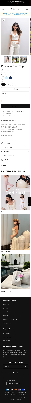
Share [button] (5, 165)
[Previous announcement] (3, 2)
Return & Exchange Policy (10, 319)
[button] (3, 9)
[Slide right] (29, 60)
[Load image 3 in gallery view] (23, 59)
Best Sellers (5, 251)
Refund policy (14, 394)
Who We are (6, 333)
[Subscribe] (26, 366)
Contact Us (6, 340)
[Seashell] (6, 77)
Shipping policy (21, 397)
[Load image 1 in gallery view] (7, 59)
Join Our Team (7, 337)
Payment (5, 308)
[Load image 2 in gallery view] (15, 59)
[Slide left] (2, 60)
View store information (9, 116)
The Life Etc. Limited (15, 392)
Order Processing (8, 312)
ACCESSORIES (6, 291)
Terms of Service (8, 323)
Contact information (16, 399)
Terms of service (12, 397)
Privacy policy (22, 394)
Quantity (3, 93)
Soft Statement (6, 212)
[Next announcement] (28, 2)
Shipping (3, 72)
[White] (2, 77)
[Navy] (10, 77)
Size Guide (6, 304)
